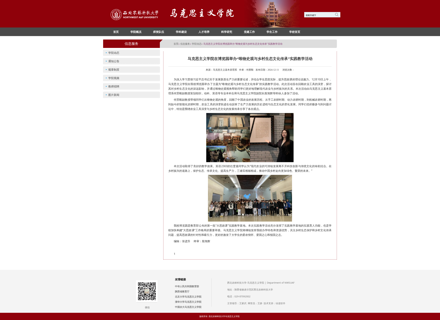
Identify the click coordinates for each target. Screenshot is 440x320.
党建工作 (249, 32)
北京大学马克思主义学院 (188, 296)
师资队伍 (158, 32)
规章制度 (113, 69)
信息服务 (185, 43)
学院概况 (135, 32)
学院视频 (113, 78)
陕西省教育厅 (182, 291)
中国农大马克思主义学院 (188, 306)
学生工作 (272, 32)
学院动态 (196, 43)
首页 (116, 32)
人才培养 (204, 32)
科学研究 (226, 32)
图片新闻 (113, 95)
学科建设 (181, 32)
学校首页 (294, 32)
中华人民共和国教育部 (187, 286)
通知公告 (113, 61)
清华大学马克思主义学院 (188, 301)
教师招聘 (113, 86)
